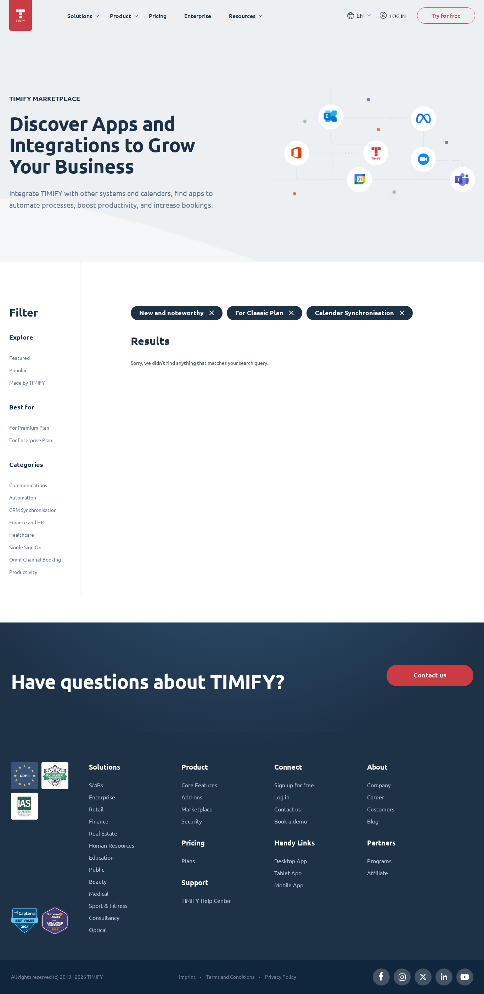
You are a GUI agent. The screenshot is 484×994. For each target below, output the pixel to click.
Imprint (187, 977)
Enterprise (197, 15)
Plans (188, 861)
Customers (380, 809)
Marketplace (197, 809)
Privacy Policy (280, 977)
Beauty (98, 881)
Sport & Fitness (108, 906)
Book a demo (290, 821)
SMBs (96, 785)
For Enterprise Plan (30, 440)
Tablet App (288, 873)
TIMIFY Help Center (206, 901)
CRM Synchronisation (33, 510)
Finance (98, 821)
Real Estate (103, 833)
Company (379, 785)
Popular (18, 370)
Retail (96, 809)
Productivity (23, 572)
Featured (19, 358)
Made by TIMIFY (27, 383)
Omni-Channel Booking (35, 560)
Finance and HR (26, 522)
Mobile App (288, 885)
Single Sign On (25, 547)
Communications (28, 485)
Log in (281, 797)
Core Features (199, 785)
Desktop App (290, 861)
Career (375, 797)
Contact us (429, 675)
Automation (22, 498)
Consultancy (104, 918)
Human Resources (111, 845)
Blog (372, 821)
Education (101, 857)
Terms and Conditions (230, 977)
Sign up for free (294, 785)
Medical (98, 893)
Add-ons (191, 797)
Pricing (158, 15)
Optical (98, 930)
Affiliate (377, 873)
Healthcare (21, 535)
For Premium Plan (29, 428)
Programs (379, 861)
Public (96, 869)
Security (191, 821)
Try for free (446, 15)
